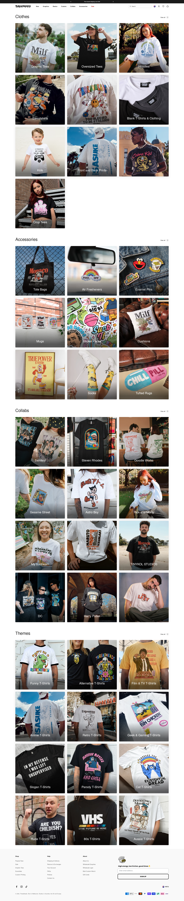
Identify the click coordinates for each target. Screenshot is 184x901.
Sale (92, 6)
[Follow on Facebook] (16, 886)
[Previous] (70, 2)
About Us (86, 861)
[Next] (113, 2)
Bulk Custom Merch (89, 871)
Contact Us (50, 878)
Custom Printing (20, 875)
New (37, 6)
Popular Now (19, 861)
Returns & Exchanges (54, 864)
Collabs (72, 6)
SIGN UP (143, 876)
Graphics (46, 6)
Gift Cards (86, 875)
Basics (55, 6)
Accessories (83, 6)
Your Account (51, 868)
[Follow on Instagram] (21, 886)
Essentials (18, 871)
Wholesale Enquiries (89, 864)
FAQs (49, 871)
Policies (49, 875)
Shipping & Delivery (53, 861)
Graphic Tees (19, 868)
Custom (63, 6)
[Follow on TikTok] (26, 886)
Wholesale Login (88, 868)
